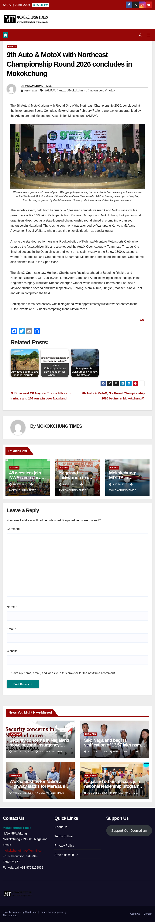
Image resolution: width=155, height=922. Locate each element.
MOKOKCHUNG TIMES (38, 85)
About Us (60, 827)
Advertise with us (66, 854)
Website (12, 651)
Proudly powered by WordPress (20, 912)
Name (12, 606)
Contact (148, 913)
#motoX (110, 90)
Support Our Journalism (129, 830)
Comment (14, 528)
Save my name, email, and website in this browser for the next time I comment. (63, 673)
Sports (12, 46)
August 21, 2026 (23, 751)
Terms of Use (63, 836)
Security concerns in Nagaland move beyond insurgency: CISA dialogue (39, 745)
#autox (61, 90)
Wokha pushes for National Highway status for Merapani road (37, 786)
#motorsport (96, 90)
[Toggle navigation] (148, 35)
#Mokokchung (76, 90)
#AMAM (49, 90)
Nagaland (16, 734)
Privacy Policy (64, 845)
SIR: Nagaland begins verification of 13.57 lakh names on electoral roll (114, 745)
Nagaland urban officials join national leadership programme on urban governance (114, 786)
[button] (140, 35)
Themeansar (9, 915)
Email (11, 629)
